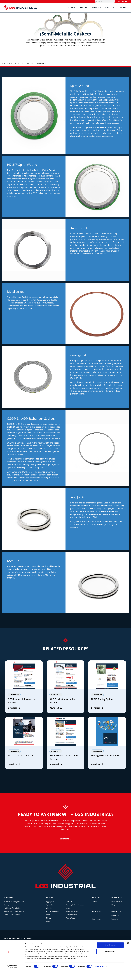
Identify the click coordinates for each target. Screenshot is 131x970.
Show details (100, 966)
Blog (113, 905)
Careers (124, 1)
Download (12, 708)
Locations (114, 919)
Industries (84, 8)
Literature (95, 916)
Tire (67, 921)
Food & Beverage (52, 911)
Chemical (49, 908)
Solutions (71, 8)
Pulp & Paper (70, 918)
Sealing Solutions (10, 905)
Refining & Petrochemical (75, 905)
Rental (68, 908)
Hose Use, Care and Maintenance (18, 938)
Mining (48, 918)
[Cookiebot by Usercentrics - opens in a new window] (12, 966)
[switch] (55, 966)
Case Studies (96, 919)
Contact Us (110, 8)
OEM (48, 921)
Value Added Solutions (12, 915)
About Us (122, 8)
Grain (48, 915)
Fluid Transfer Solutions (12, 908)
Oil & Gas (69, 902)
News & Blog (116, 897)
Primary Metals (71, 915)
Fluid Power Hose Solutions (14, 911)
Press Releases (116, 902)
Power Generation (72, 911)
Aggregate (50, 902)
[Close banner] (128, 943)
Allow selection (110, 951)
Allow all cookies (110, 945)
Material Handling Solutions (14, 902)
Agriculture (50, 905)
